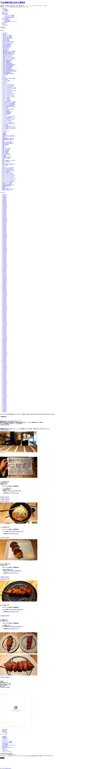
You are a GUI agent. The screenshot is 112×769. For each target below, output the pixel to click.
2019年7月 (4, 298)
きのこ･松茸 (4, 79)
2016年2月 (4, 349)
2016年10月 (4, 339)
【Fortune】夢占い (6, 39)
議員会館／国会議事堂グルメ (8, 184)
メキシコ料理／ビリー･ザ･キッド (9, 127)
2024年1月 (4, 232)
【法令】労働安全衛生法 (7, 63)
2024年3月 (4, 230)
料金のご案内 (5, 18)
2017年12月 (4, 322)
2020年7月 (4, 284)
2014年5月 (4, 374)
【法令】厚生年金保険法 (7, 65)
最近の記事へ (5, 729)
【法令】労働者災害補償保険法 (8, 64)
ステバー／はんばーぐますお (8, 94)
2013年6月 (4, 388)
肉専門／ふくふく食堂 (7, 183)
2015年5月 (4, 360)
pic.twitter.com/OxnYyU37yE (17, 531)
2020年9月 (4, 281)
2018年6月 (4, 314)
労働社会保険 (7, 20)
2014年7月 (4, 372)
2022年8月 (4, 253)
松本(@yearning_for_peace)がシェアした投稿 (15, 726)
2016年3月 (4, 347)
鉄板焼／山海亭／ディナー (8, 188)
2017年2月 (4, 334)
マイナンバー (5, 11)
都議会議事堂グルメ (6, 186)
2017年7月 (4, 328)
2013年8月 (4, 385)
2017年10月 (4, 324)
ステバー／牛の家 (6, 99)
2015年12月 (4, 351)
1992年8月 (4, 411)
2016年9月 (4, 340)
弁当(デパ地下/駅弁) (6, 154)
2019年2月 (4, 305)
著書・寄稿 (4, 22)
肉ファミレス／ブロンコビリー (8, 181)
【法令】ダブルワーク (7, 56)
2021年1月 (4, 276)
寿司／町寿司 (5, 153)
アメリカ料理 (5, 74)
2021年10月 (4, 265)
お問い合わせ (5, 24)
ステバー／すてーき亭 (7, 91)
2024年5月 (4, 227)
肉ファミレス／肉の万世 (7, 182)
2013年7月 (4, 387)
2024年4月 (4, 229)
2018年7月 (4, 313)
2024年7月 (4, 225)
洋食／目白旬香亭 (6, 161)
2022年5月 (4, 257)
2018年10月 (4, 309)
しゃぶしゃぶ (5, 81)
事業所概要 (4, 9)
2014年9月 (4, 370)
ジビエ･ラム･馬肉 (6, 80)
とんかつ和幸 (5, 107)
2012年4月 (4, 403)
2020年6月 (4, 285)
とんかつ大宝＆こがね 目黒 (8, 108)
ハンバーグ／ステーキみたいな (8, 116)
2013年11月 (4, 382)
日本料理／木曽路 (6, 157)
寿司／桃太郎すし (6, 151)
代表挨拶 (6, 10)
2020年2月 (4, 290)
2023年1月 (4, 247)
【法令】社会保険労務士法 (8, 69)
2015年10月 (4, 354)
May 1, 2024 (16, 492)
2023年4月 (4, 243)
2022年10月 (4, 251)
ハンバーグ (4, 115)
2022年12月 (4, 248)
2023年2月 (4, 246)
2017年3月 (4, 333)
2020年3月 (4, 289)
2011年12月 (4, 406)
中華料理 (4, 134)
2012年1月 (4, 405)
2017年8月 (4, 327)
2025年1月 (4, 218)
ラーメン (4, 129)
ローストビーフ (5, 130)
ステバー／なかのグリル (7, 92)
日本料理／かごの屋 (6, 156)
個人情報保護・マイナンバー (11, 21)
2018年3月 (4, 318)
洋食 (3, 159)
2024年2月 (4, 231)
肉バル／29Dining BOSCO (7, 168)
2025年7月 (4, 210)
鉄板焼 (3, 187)
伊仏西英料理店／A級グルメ (8, 138)
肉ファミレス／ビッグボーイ (8, 177)
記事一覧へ (4, 730)
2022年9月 (4, 252)
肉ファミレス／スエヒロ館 (8, 173)
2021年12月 (4, 263)
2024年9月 (4, 222)
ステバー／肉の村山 (6, 100)
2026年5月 (4, 198)
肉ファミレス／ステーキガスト (8, 175)
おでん (3, 77)
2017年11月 (4, 323)
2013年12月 (4, 381)
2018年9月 (4, 311)
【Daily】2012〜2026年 (7, 35)
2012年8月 (4, 399)
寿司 (3, 146)
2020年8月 (4, 283)
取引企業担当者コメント (10, 17)
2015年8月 (4, 356)
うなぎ (3, 75)
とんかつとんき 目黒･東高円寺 (8, 103)
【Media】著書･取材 (6, 45)
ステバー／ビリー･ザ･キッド (8, 95)
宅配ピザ (4, 145)
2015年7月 (4, 357)
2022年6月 (4, 256)
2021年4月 (4, 273)
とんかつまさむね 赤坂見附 (8, 105)
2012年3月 (4, 404)
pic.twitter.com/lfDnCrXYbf (15, 490)
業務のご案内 (5, 13)
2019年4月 (4, 302)
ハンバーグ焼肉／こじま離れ (8, 118)
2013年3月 (4, 392)
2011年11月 (4, 408)
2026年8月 (4, 194)
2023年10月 (4, 236)
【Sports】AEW (5, 48)
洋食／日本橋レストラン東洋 (8, 160)
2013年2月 (4, 393)
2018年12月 (4, 307)
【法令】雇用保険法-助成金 (8, 73)
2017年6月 (4, 329)
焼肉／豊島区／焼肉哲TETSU (8, 164)
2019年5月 (4, 301)
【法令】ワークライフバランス (8, 58)
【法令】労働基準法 (6, 62)
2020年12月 (4, 278)
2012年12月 (4, 395)
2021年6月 (4, 270)
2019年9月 (4, 296)
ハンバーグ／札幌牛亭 (7, 117)
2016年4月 (4, 346)
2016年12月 (4, 336)
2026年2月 (4, 202)
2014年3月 (4, 377)
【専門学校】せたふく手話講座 (8, 51)
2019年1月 (4, 306)
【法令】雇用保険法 (6, 72)
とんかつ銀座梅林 (6, 113)
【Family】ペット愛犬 (6, 36)
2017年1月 (4, 335)
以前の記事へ (5, 732)
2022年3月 (4, 259)
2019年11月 (4, 294)
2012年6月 (4, 400)
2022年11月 (4, 249)
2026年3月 (4, 200)
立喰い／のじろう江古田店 (8, 167)
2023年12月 (4, 233)
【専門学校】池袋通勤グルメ (8, 53)
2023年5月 (4, 242)
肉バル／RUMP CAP (6, 171)
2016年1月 (4, 350)
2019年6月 (4, 300)
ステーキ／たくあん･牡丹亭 (8, 85)
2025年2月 (4, 216)
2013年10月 (4, 383)
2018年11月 (4, 308)
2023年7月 (4, 240)
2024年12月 (4, 219)
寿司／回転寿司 (5, 150)
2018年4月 (4, 317)
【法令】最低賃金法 (6, 68)
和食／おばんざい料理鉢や (8, 143)
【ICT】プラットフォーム (7, 42)
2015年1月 (4, 365)
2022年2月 (4, 260)
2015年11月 (4, 352)
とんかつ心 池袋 (5, 110)
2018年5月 (4, 316)
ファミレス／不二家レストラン (8, 123)
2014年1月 (4, 379)
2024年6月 (4, 226)
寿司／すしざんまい (6, 148)
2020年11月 (4, 279)
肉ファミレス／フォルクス (8, 179)
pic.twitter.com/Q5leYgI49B (16, 626)
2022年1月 (4, 262)
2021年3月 (4, 274)
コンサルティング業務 (9, 16)
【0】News (4, 34)
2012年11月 (4, 397)
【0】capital (4, 32)
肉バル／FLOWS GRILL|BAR (8, 170)
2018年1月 (4, 321)
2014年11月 (4, 367)
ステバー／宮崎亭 (6, 97)
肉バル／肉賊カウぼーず (7, 172)
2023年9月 (4, 237)
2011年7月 (4, 409)
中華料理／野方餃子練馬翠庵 (8, 135)
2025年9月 (4, 208)
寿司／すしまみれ (6, 149)
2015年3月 (4, 362)
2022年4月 (4, 258)
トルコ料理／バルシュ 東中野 (8, 102)
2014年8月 (4, 371)
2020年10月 (4, 280)
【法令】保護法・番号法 (7, 59)
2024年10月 (4, 221)
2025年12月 (4, 204)
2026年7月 (4, 195)
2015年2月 (4, 363)
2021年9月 (4, 267)
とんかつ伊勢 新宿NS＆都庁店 (8, 106)
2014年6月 (4, 373)
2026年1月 (4, 203)
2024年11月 (4, 220)
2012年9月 (4, 398)
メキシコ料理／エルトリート (8, 126)
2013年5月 (4, 389)
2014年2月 (4, 378)
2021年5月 (4, 271)
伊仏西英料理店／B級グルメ (8, 139)
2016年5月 (4, 345)
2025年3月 (4, 215)
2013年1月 (4, 394)
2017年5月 (4, 330)
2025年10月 (4, 207)
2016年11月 (4, 338)
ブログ (3, 23)
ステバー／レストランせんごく (8, 96)
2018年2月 (4, 319)
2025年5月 (4, 213)
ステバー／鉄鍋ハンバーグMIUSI (9, 101)
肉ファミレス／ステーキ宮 (8, 176)
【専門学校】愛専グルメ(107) (8, 52)
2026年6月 (4, 197)
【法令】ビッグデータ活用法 (8, 57)
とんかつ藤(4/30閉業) (6, 112)
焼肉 (3, 162)
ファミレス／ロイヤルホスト (8, 122)
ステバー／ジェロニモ (7, 89)
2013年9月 (4, 384)
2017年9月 (4, 325)
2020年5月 (4, 286)
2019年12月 (4, 292)
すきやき (4, 83)
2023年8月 (4, 238)
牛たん (3, 166)
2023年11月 (4, 235)
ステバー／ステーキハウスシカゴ (9, 90)
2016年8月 (4, 341)
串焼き (3, 137)
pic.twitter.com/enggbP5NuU (17, 609)
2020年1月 (4, 291)
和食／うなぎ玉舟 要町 (7, 141)
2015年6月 (4, 359)
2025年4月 (4, 214)
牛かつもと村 (5, 165)
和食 (3, 140)
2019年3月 (4, 303)
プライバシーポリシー (7, 751)
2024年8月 (4, 224)
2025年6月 (4, 211)
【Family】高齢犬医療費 (7, 37)
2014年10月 (4, 368)
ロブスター (4, 132)
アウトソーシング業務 (9, 15)
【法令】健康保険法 (6, 61)
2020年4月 (4, 287)
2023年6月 (4, 241)
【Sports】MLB (5, 50)
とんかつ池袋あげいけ (7, 111)
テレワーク (4, 12)
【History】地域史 (6, 40)
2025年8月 (4, 209)
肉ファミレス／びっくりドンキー (9, 178)
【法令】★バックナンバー (8, 54)
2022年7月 (4, 254)
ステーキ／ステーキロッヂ (8, 84)
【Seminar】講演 (5, 47)
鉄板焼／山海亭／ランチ (7, 189)
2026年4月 (4, 199)
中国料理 (4, 133)
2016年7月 (4, 343)
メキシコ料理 (5, 124)
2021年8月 (4, 268)
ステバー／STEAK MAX (7, 86)
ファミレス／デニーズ (7, 121)
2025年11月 (4, 205)
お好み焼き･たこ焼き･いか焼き (8, 78)
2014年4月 (4, 376)
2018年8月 (4, 312)
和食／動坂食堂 (5, 144)
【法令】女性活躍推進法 (7, 67)
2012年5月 (4, 401)
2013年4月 (4, 390)
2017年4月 (4, 332)
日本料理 (4, 155)
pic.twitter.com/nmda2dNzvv (15, 570)
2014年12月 (4, 366)
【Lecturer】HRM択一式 (7, 43)
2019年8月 (4, 297)
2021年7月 (4, 269)
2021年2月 (4, 275)
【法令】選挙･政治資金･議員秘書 (9, 70)
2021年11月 (4, 264)
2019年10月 (4, 295)
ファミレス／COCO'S (6, 119)
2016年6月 (4, 344)
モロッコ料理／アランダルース (8, 128)
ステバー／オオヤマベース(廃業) (9, 88)
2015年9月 (4, 355)
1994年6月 (4, 410)
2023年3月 (4, 245)
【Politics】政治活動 (6, 46)
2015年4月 (4, 361)
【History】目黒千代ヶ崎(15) (8, 41)
